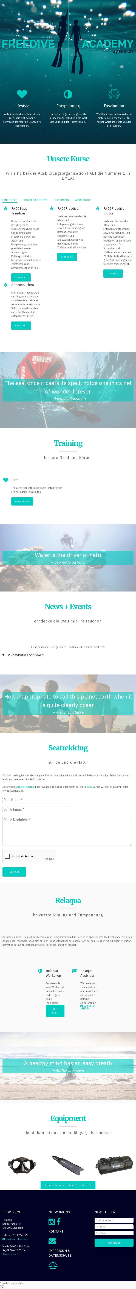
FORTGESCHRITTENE (35, 200)
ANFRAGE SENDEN (87, 1007)
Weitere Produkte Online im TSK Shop (68, 1185)
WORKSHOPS (83, 200)
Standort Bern (10, 1254)
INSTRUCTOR (62, 200)
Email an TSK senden (16, 1239)
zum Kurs (21, 277)
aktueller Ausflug (25, 786)
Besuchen (21, 325)
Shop (89, 786)
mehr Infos (22, 501)
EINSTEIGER (10, 200)
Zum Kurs (55, 1011)
